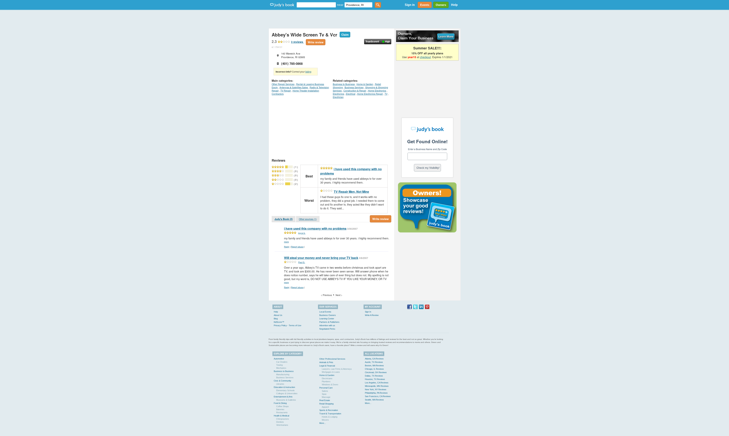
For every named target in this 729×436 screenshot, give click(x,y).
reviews (297, 42)
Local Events (325, 312)
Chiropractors (282, 419)
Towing (279, 365)
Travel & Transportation (330, 413)
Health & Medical (281, 416)
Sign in (410, 4)
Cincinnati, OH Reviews (376, 372)
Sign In (368, 312)
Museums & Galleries (286, 400)
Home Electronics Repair (370, 93)
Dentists (280, 422)
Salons (325, 391)
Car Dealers (281, 362)
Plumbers (326, 381)
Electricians (327, 378)
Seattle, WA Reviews (374, 400)
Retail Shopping (326, 404)
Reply (286, 246)
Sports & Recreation (328, 410)
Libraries (280, 384)
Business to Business (344, 84)
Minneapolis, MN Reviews (377, 386)
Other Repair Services (283, 84)
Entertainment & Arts (283, 397)
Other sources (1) (308, 219)
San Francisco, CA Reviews (378, 396)
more (286, 241)
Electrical (350, 93)
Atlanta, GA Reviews (374, 359)
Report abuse (297, 246)
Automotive (279, 359)
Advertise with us (327, 325)
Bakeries (280, 409)
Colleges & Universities (286, 393)
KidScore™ (279, 322)
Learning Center (326, 318)
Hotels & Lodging (329, 417)
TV (386, 93)
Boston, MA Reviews (374, 365)
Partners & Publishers (329, 322)
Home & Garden (365, 84)
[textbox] (316, 4)
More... (322, 423)
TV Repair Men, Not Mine (351, 191)
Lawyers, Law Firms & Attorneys (337, 369)
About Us (278, 315)
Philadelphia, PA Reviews (376, 393)
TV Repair (285, 90)
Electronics (338, 93)
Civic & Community (282, 381)
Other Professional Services (332, 359)
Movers (325, 420)
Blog (276, 318)
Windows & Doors (330, 384)
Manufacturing (282, 374)
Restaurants (282, 412)
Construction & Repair (354, 90)
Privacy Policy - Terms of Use (287, 325)
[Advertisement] (364, 19)
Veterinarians (282, 425)
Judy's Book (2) (284, 219)
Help (454, 4)
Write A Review (372, 315)
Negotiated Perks (327, 329)
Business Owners (327, 315)
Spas (324, 394)
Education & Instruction (284, 387)
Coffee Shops (282, 406)
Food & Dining (280, 403)
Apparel (325, 407)
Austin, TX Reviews (374, 362)
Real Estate (324, 400)
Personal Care (326, 388)
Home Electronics (377, 90)
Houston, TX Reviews (375, 379)
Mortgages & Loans (331, 372)
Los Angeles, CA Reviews (376, 382)
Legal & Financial (327, 366)
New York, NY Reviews (375, 389)
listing (308, 71)
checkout (425, 57)
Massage (326, 397)
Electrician (338, 97)
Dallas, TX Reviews (374, 376)
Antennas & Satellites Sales (293, 87)
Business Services (354, 87)
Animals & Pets (326, 362)
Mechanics (281, 368)
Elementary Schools (285, 390)
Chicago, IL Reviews (374, 369)
